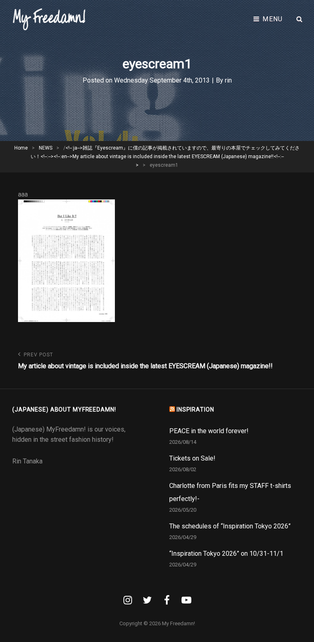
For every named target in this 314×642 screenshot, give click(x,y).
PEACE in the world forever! (209, 431)
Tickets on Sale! (192, 458)
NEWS (45, 148)
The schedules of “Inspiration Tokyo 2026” (230, 526)
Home (21, 148)
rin (228, 80)
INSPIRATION (195, 409)
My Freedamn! (178, 623)
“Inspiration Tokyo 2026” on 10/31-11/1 (226, 553)
